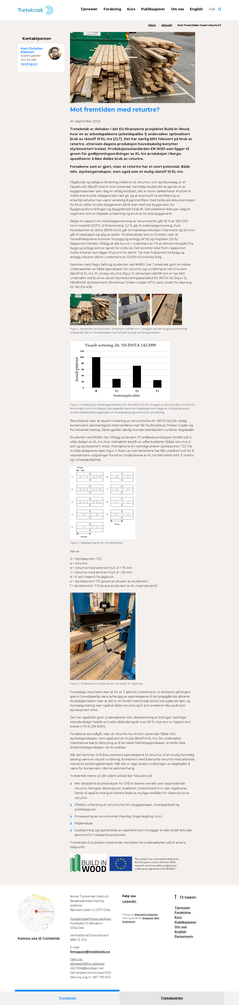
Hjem (152, 25)
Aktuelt (166, 25)
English (196, 9)
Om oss (177, 9)
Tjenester (89, 9)
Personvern (184, 936)
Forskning (112, 9)
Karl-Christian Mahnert (32, 50)
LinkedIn (129, 901)
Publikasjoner (153, 9)
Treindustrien (172, 998)
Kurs (131, 9)
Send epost (29, 64)
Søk (212, 9)
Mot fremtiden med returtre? (199, 25)
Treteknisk (67, 998)
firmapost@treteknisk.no (90, 952)
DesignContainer (146, 914)
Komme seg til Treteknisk (39, 938)
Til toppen (187, 897)
